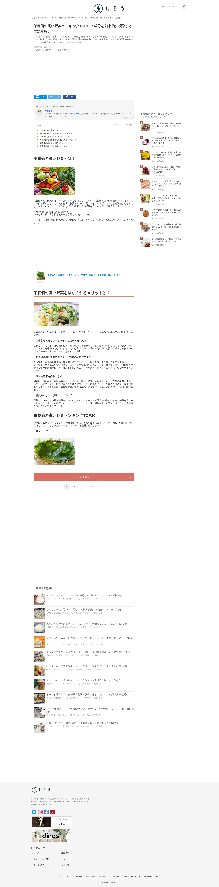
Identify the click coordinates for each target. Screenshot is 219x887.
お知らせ (101, 877)
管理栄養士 (74, 114)
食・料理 (35, 853)
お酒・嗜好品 (37, 865)
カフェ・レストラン (40, 859)
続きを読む (84, 477)
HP (51, 111)
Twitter (47, 111)
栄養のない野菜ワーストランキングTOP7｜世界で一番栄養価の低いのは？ (83, 275)
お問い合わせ (113, 877)
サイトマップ (64, 877)
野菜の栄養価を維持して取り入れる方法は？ (58, 140)
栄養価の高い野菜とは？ (50, 130)
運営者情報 (90, 877)
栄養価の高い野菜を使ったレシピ (53, 143)
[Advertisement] (84, 72)
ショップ (65, 865)
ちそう (34, 18)
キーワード (78, 877)
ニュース (65, 859)
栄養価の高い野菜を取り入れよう (53, 146)
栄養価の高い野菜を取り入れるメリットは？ (58, 133)
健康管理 (44, 18)
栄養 (52, 18)
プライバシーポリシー (131, 877)
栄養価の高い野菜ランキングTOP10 (54, 137)
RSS (157, 877)
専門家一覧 (148, 877)
